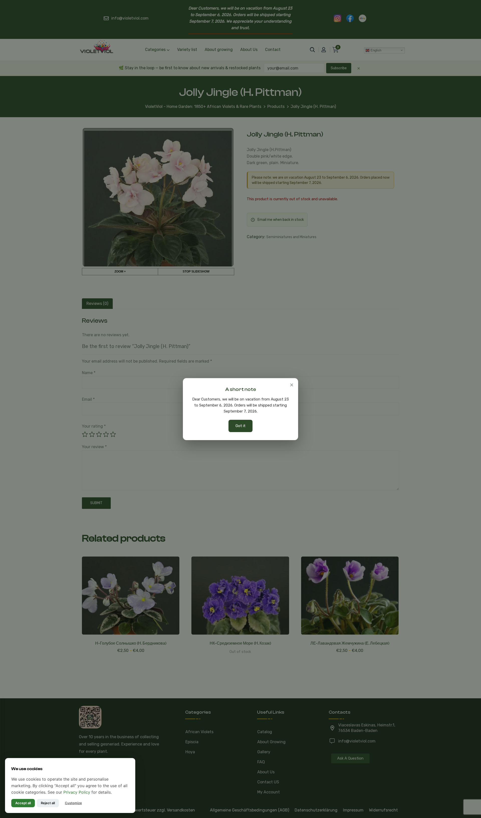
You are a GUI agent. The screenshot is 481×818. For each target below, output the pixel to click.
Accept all (23, 803)
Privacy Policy (76, 792)
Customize (73, 803)
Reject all (48, 803)
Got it (240, 426)
